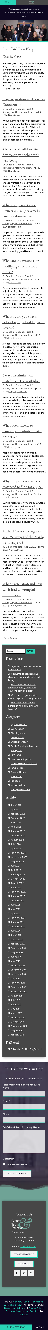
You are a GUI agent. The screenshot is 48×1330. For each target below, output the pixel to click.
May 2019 (15, 961)
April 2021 (15, 913)
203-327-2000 (17, 1327)
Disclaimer (8, 1158)
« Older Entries (9, 638)
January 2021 (17, 922)
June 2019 (16, 956)
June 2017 (16, 1004)
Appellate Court (19, 724)
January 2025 (18, 831)
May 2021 (15, 909)
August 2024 (17, 839)
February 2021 (18, 917)
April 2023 (16, 870)
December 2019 (19, 948)
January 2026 (18, 813)
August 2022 (17, 883)
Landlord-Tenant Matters (24, 763)
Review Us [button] (24, 1264)
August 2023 (17, 861)
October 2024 (18, 835)
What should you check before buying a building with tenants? (23, 322)
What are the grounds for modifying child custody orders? (20, 266)
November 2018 (19, 974)
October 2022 (18, 878)
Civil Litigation (18, 733)
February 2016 (18, 1017)
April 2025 (16, 826)
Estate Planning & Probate (24, 746)
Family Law (15, 115)
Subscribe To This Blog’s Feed (26, 1049)
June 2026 (16, 805)
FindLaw (24, 1314)
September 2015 (19, 1026)
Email (41, 1327)
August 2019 (17, 952)
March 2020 (17, 939)
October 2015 (17, 1021)
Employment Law (18, 391)
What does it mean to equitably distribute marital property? (22, 431)
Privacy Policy (36, 1308)
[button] (8, 2)
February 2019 (18, 965)
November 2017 (19, 991)
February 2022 (18, 891)
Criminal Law (17, 737)
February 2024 (18, 852)
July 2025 (16, 822)
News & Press (16, 549)
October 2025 (18, 818)
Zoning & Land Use (20, 789)
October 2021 (17, 900)
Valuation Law (18, 785)
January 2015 (17, 1034)
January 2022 (18, 896)
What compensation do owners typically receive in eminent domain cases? (21, 210)
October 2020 (18, 926)
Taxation (14, 497)
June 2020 (16, 935)
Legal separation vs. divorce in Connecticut (25, 668)
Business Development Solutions (22, 1311)
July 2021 (15, 904)
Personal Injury (18, 772)
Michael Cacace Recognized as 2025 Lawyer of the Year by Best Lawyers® (23, 537)
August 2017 (17, 995)
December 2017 (19, 987)
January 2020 (18, 943)
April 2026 (16, 809)
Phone (6, 1114)
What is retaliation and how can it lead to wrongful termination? (22, 589)
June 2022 (16, 887)
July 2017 (15, 1000)
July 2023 (16, 865)
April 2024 (16, 848)
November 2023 (19, 857)
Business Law (17, 728)
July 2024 (16, 844)
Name (6, 1087)
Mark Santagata (14, 546)
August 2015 (17, 1030)
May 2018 (15, 978)
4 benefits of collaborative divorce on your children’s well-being (20, 155)
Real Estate (15, 226)
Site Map (21, 1308)
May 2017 (15, 1008)
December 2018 (19, 969)
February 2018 (18, 982)
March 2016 (16, 1013)
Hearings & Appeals (21, 759)
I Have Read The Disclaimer (17, 1165)
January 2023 (18, 874)
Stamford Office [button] (24, 1254)
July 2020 (16, 930)
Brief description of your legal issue (21, 1127)
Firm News (16, 754)
